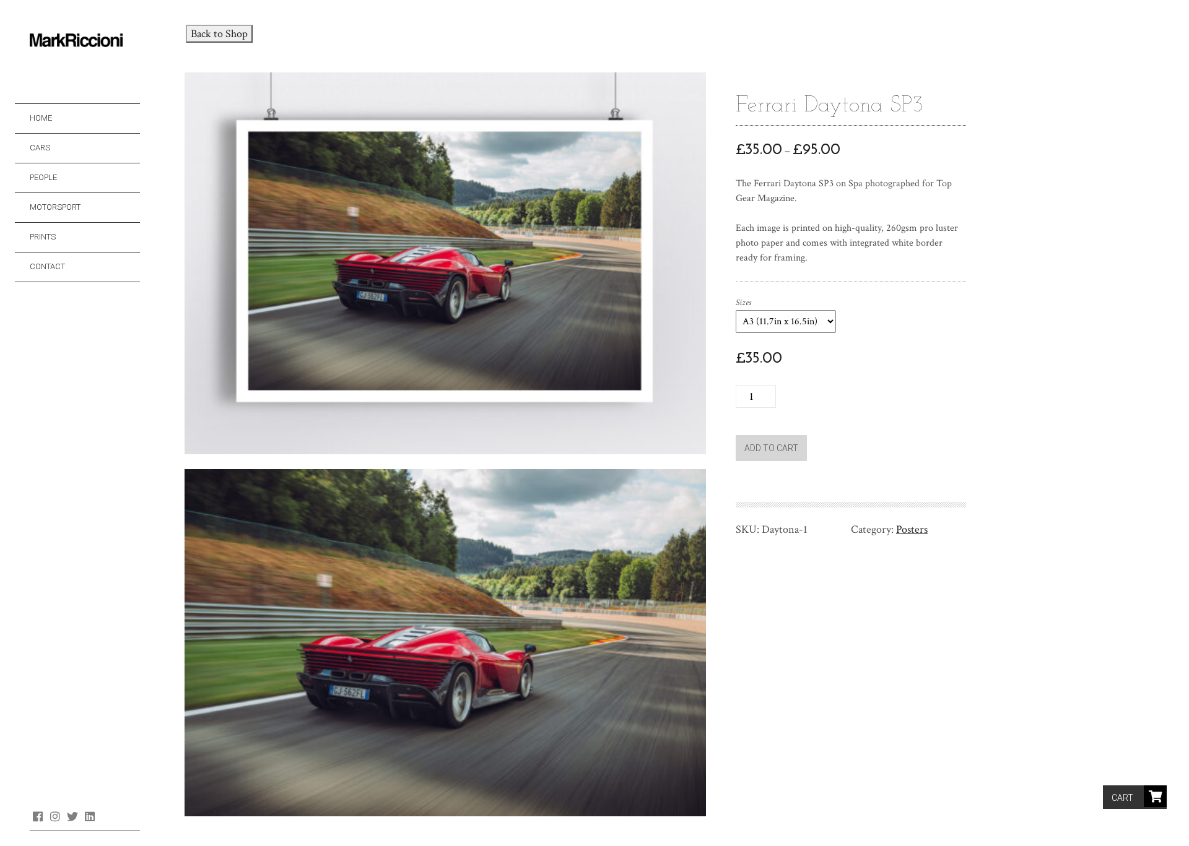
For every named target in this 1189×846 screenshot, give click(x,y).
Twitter (72, 816)
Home (41, 118)
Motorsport (55, 207)
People (43, 177)
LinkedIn (89, 816)
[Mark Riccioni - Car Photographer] (85, 41)
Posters (912, 529)
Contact (47, 266)
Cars (40, 147)
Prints (43, 236)
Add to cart (771, 448)
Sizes (743, 302)
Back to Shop (219, 34)
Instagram (55, 816)
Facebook (37, 816)
